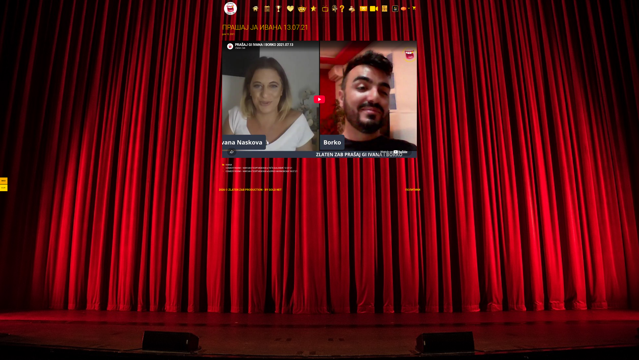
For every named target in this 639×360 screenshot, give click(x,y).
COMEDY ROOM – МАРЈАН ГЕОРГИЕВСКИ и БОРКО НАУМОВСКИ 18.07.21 (261, 171)
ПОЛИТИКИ (412, 189)
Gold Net (275, 189)
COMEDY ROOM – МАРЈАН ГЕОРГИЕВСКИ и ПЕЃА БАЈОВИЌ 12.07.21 (259, 168)
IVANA (229, 165)
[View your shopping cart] (414, 8)
